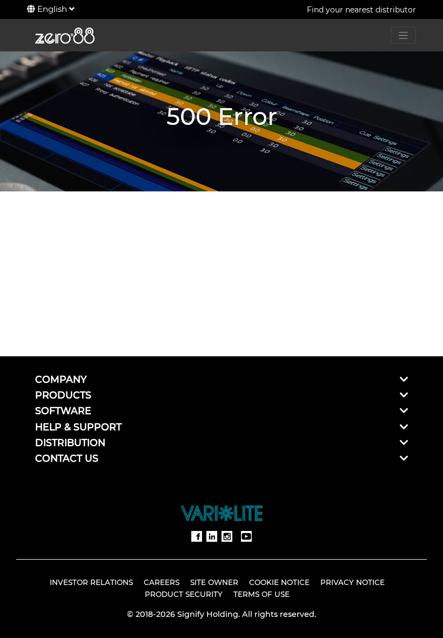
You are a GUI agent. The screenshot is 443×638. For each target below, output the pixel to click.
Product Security (184, 594)
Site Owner (214, 582)
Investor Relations (91, 582)
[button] (404, 379)
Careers (161, 582)
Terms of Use (261, 594)
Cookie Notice (279, 582)
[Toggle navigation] (403, 35)
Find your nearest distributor (361, 10)
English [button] (52, 9)
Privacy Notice (352, 582)
